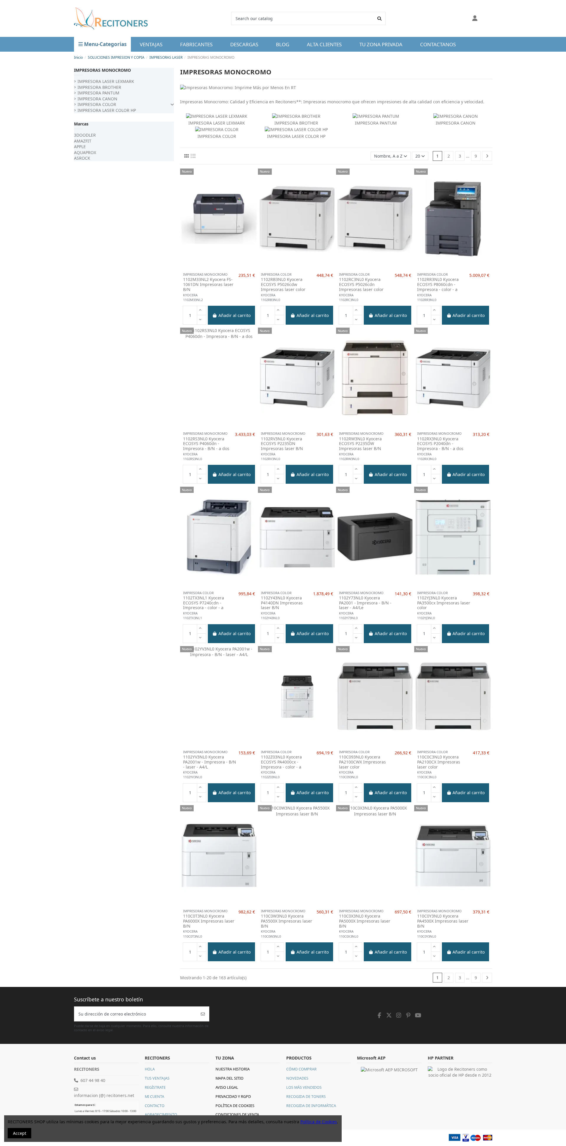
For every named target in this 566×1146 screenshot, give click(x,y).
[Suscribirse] (203, 1014)
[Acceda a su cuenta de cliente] (475, 18)
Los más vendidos (304, 1087)
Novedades (297, 1078)
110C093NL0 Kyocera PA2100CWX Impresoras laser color (362, 762)
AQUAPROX (85, 152)
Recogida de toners (306, 1096)
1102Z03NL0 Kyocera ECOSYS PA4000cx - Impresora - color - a (281, 762)
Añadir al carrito (234, 315)
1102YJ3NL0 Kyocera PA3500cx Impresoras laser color (443, 603)
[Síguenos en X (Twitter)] (389, 1015)
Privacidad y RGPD (233, 1096)
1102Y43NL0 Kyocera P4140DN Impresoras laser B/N (282, 603)
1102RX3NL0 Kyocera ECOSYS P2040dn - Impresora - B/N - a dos (440, 444)
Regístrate (155, 1087)
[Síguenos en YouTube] (418, 1015)
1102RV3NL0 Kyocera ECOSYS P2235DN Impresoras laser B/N (282, 444)
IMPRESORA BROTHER (296, 123)
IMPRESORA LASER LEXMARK (216, 123)
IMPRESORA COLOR (217, 136)
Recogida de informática (311, 1105)
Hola (150, 1069)
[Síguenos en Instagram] (398, 1015)
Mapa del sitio (229, 1078)
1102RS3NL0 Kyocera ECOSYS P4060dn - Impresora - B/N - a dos (206, 444)
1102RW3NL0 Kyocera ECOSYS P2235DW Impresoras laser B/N (360, 444)
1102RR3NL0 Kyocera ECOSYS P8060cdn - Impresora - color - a (438, 284)
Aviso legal (226, 1087)
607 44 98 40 (92, 1080)
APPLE (80, 146)
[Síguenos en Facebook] (379, 1015)
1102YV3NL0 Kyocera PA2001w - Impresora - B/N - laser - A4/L (209, 762)
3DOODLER (85, 135)
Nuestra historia (232, 1069)
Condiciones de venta (237, 1114)
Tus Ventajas (157, 1078)
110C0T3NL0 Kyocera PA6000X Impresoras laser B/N (208, 921)
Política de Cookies (234, 1105)
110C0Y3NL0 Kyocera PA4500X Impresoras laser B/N (442, 921)
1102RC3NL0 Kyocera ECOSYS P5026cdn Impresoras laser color (361, 284)
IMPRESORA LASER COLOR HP (296, 136)
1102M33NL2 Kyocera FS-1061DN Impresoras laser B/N (208, 284)
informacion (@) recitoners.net (104, 1095)
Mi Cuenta (154, 1096)
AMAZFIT (82, 141)
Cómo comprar (301, 1069)
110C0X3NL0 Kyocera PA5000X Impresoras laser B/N (364, 921)
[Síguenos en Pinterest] (408, 1015)
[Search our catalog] (379, 18)
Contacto (154, 1105)
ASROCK (82, 158)
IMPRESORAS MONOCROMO (102, 70)
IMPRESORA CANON (455, 123)
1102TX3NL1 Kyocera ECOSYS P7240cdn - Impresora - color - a (203, 603)
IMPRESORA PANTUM (376, 123)
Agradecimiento (161, 1114)
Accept (19, 1133)
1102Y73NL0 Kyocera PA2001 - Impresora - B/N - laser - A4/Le (365, 603)
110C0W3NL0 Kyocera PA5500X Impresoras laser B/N (286, 921)
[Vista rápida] (219, 267)
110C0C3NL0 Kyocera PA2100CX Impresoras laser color (438, 762)
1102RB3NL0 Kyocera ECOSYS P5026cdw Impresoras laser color (283, 284)
